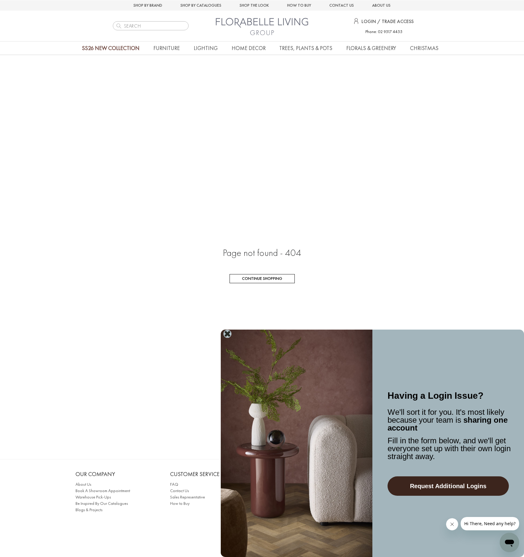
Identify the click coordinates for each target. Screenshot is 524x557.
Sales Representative (187, 497)
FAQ (174, 484)
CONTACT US (341, 5)
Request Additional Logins (448, 486)
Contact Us (179, 490)
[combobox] (151, 25)
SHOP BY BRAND (147, 5)
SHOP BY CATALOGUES (200, 5)
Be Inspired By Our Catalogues (102, 503)
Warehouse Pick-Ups (93, 497)
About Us (83, 484)
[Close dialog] (227, 334)
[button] (166, 48)
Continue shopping (262, 278)
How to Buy (180, 503)
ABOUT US (381, 5)
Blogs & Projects (89, 509)
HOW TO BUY (299, 5)
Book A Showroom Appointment (103, 490)
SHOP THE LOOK (254, 5)
